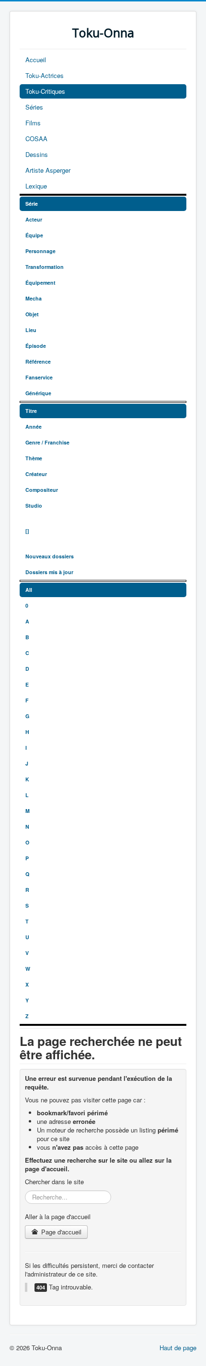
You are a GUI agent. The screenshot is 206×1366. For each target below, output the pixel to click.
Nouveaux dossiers (49, 556)
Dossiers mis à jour (49, 572)
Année (33, 426)
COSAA (36, 138)
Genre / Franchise (47, 442)
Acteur (33, 219)
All (28, 589)
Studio (33, 505)
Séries (34, 106)
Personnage (40, 251)
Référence (38, 361)
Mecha (33, 298)
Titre (31, 410)
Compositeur (41, 489)
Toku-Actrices (44, 75)
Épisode (35, 345)
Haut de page (178, 1347)
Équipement (40, 282)
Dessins (36, 154)
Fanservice (39, 377)
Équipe (34, 235)
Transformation (44, 266)
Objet (32, 314)
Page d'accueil (60, 1231)
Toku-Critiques (45, 91)
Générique (38, 393)
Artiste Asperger (47, 170)
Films (33, 122)
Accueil (35, 59)
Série (31, 203)
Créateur (36, 474)
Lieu (30, 329)
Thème (33, 458)
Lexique (36, 185)
